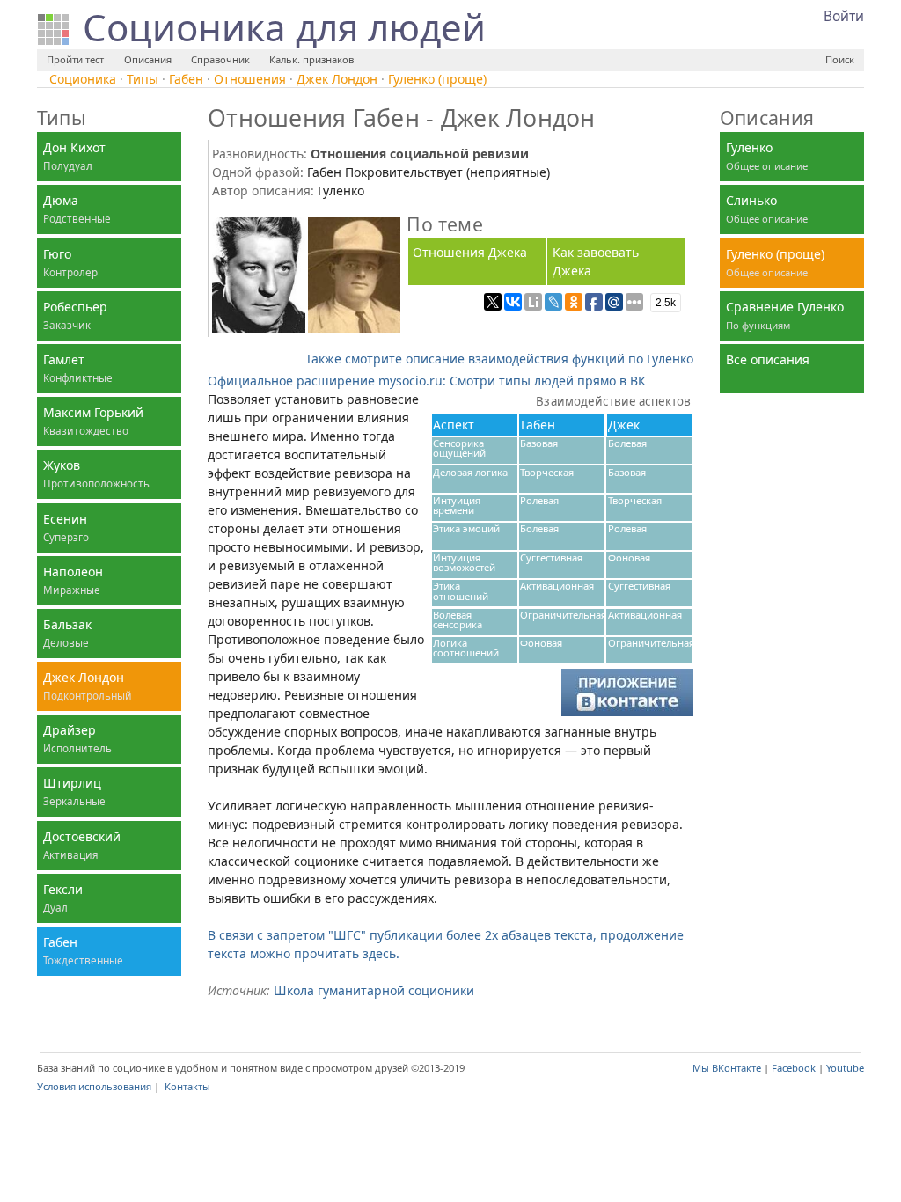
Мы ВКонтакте (726, 1067)
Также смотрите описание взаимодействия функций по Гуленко (499, 358)
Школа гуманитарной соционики (374, 990)
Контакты (187, 1086)
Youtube (845, 1067)
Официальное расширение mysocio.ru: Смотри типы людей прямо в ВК (427, 380)
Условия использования (94, 1086)
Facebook (794, 1067)
